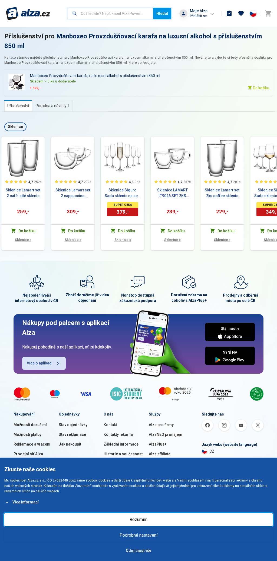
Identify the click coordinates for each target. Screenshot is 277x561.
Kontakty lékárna (118, 434)
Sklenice (23, 240)
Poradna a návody (53, 106)
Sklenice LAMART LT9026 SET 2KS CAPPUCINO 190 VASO (172, 193)
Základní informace (121, 444)
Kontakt (110, 425)
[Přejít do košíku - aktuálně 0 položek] (268, 13)
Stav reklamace (72, 434)
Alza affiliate (159, 454)
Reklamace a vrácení (32, 444)
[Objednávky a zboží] (229, 13)
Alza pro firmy (161, 425)
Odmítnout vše (138, 550)
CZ (211, 451)
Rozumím (138, 519)
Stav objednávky (73, 425)
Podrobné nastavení (138, 535)
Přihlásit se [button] (198, 16)
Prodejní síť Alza (28, 454)
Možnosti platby (27, 434)
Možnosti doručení (30, 425)
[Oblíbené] (241, 13)
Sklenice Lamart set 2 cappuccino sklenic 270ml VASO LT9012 (72, 193)
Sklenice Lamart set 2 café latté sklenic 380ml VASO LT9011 (23, 193)
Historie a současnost (123, 454)
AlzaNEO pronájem (165, 434)
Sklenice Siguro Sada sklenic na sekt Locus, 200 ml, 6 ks (123, 193)
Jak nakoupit (70, 444)
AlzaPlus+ (158, 444)
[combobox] (110, 13)
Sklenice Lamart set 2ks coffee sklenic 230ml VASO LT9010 (222, 193)
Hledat (162, 13)
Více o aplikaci (39, 363)
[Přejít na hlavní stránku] (28, 13)
